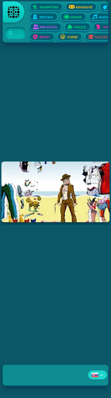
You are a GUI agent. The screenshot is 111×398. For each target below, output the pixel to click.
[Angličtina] (97, 374)
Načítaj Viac (55, 235)
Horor (76, 17)
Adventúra (49, 7)
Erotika (46, 17)
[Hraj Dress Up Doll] (55, 192)
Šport (45, 37)
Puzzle (80, 27)
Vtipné (72, 37)
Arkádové (83, 7)
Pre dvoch (48, 27)
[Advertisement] (55, 106)
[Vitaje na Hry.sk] (13, 11)
